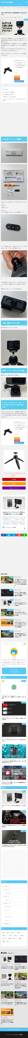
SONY (23, 935)
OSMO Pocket (11, 609)
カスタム (15, 938)
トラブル (5, 938)
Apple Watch (8, 906)
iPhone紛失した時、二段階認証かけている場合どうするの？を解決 (14, 697)
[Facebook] (3, 535)
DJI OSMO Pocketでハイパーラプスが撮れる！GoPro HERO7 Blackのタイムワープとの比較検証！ (20, 624)
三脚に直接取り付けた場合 (8, 94)
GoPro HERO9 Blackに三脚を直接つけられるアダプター (7, 984)
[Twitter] (8, 535)
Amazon (17, 76)
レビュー (21, 17)
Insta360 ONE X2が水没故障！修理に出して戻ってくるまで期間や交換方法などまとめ (14, 762)
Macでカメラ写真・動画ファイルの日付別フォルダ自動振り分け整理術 (20, 594)
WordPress (20, 4)
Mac (6, 913)
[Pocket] (19, 535)
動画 (10, 938)
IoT (8, 941)
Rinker (18, 431)
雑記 (21, 938)
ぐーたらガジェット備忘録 (17, 1034)
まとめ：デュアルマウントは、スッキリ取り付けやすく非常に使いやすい (13, 100)
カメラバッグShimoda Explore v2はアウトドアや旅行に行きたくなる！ (14, 740)
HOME (3, 7)
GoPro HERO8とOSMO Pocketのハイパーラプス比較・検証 (21, 614)
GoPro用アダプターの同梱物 (8, 92)
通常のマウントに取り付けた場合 (9, 96)
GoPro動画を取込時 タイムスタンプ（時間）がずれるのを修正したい (20, 635)
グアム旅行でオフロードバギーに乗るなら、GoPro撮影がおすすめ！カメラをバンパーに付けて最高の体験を (20, 582)
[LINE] (24, 535)
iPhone (19, 932)
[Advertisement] (14, 118)
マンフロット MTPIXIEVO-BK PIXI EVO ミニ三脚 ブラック (14, 474)
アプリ (7, 4)
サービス (11, 4)
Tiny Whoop (8, 893)
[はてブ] (14, 535)
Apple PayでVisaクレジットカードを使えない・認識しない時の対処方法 (14, 719)
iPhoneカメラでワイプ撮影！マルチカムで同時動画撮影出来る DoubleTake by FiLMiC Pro (14, 783)
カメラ (15, 4)
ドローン (7, 889)
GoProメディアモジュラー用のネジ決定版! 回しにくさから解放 (21, 604)
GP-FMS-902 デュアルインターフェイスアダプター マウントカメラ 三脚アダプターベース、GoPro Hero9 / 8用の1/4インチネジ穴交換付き (20, 64)
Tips (8, 932)
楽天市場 (17, 78)
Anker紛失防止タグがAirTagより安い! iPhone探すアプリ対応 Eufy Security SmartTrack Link (14, 846)
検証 (4, 941)
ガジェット (3, 4)
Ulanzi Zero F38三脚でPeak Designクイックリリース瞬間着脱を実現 (13, 826)
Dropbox (7, 899)
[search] (24, 644)
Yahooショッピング (19, 81)
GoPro (13, 7)
